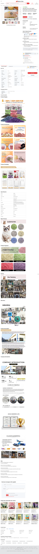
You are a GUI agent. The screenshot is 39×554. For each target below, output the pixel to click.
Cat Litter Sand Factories (30, 541)
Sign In (24, 62)
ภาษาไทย (36, 548)
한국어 (30, 548)
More (1, 544)
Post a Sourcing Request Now (10, 496)
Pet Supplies (11, 5)
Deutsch (22, 548)
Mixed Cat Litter (31, 530)
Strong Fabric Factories (22, 541)
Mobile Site (18, 547)
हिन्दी (34, 548)
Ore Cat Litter (2, 531)
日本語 (32, 548)
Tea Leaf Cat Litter (3, 530)
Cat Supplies (2, 541)
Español (8, 548)
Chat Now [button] (33, 75)
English (6, 548)
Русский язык (17, 548)
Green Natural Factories (15, 541)
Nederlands (25, 548)
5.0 (30, 67)
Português (11, 548)
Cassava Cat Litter (12, 531)
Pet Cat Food (30, 531)
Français (14, 548)
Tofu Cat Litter (12, 530)
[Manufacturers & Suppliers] (19, 1)
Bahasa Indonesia (22, 549)
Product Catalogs (11, 528)
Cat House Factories (8, 541)
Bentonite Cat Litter (22, 530)
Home (1, 5)
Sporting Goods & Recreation (6, 5)
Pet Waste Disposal (15, 5)
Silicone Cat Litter (22, 531)
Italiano (20, 548)
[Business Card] (37, 69)
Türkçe (15, 549)
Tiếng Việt (18, 549)
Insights (21, 547)
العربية (28, 548)
